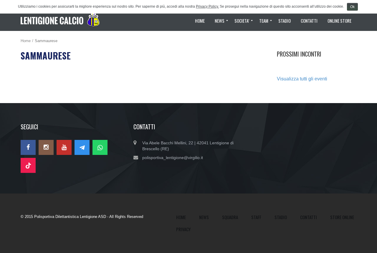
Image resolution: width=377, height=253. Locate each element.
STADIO (281, 217)
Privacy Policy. (207, 6)
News (204, 217)
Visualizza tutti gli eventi (302, 78)
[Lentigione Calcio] (63, 20)
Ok (352, 7)
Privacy (183, 229)
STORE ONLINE (342, 217)
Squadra (230, 217)
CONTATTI (308, 217)
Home (26, 41)
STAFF (256, 217)
